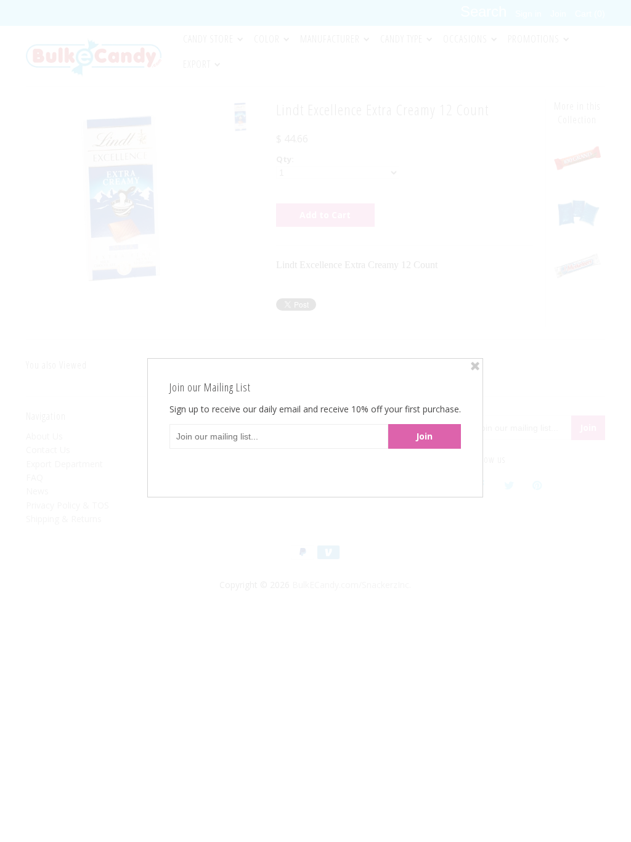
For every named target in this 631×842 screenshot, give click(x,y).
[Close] (475, 366)
